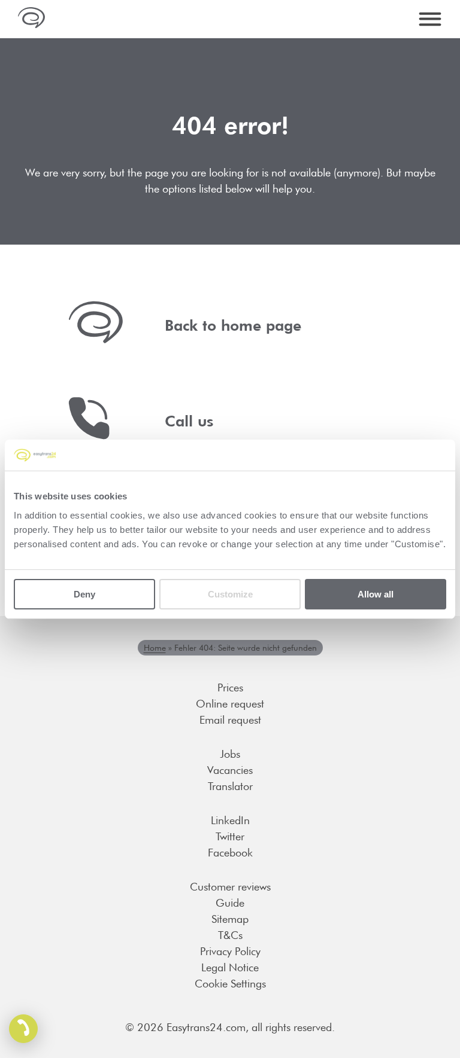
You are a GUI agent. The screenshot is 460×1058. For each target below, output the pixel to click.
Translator (230, 786)
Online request (230, 703)
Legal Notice (230, 967)
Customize (230, 594)
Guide (230, 903)
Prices (230, 687)
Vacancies (230, 770)
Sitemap (230, 919)
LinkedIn (230, 820)
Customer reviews (230, 886)
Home (155, 648)
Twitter (230, 836)
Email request (230, 720)
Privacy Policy (230, 951)
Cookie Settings (230, 983)
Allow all (376, 594)
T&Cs (230, 935)
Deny (84, 594)
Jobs (230, 754)
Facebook (230, 852)
